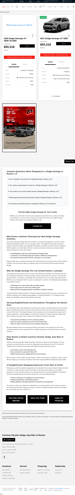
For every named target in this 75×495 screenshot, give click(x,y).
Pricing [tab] (24, 64)
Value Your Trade (37, 398)
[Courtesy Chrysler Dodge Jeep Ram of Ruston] (4, 6)
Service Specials (25, 472)
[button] (32, 35)
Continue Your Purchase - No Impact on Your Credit (19, 57)
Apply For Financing (59, 399)
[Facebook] (4, 457)
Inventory (6, 466)
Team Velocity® (59, 488)
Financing (42, 466)
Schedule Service (25, 470)
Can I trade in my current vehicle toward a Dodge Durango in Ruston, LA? (34, 191)
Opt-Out (46, 489)
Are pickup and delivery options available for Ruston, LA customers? (33, 203)
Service (23, 466)
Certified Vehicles (7, 475)
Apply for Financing (43, 470)
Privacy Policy (20, 489)
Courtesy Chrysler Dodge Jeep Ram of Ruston (9, 489)
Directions (58, 472)
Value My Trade (42, 472)
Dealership (60, 466)
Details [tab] (14, 64)
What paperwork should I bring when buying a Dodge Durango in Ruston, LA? (36, 197)
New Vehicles (6, 470)
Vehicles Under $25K (8, 478)
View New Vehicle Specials (16, 399)
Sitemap (31, 489)
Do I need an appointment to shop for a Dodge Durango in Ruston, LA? (33, 185)
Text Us (27, 46)
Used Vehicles (6, 472)
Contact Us (37, 226)
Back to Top (70, 161)
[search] (73, 7)
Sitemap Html (36, 489)
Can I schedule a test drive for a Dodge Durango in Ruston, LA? (31, 179)
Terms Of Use (26, 489)
